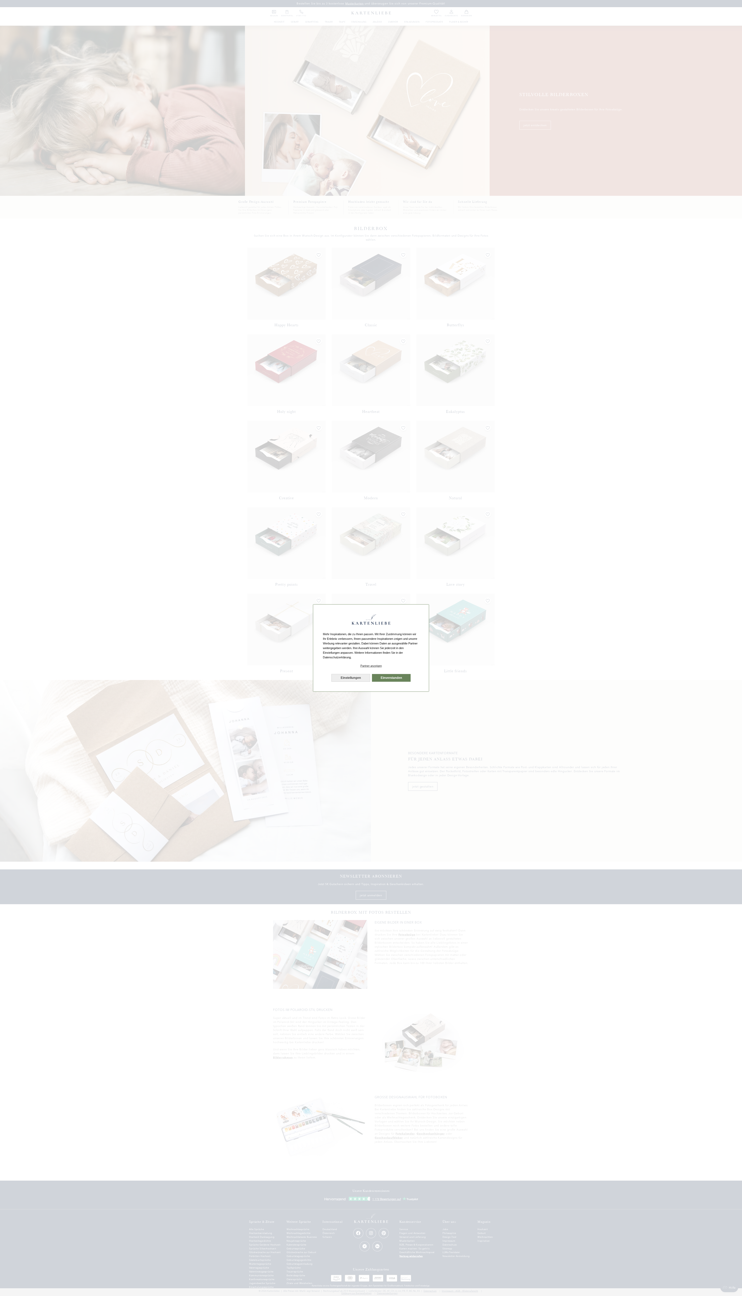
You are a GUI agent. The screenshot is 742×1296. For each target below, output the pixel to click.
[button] (371, 666)
